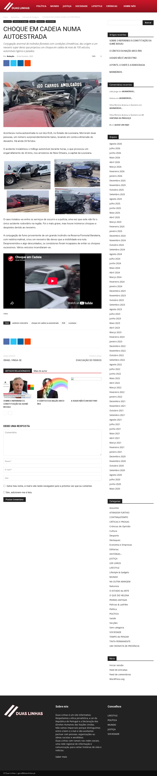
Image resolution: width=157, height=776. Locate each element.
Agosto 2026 (115, 143)
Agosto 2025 (115, 198)
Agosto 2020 (115, 474)
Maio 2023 (114, 323)
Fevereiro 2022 (116, 392)
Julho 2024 (114, 258)
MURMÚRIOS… (116, 72)
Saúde (32, 21)
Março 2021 (115, 442)
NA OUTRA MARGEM (119, 581)
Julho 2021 (114, 424)
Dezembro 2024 (117, 235)
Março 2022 (115, 387)
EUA (63, 323)
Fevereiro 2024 (116, 281)
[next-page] (10, 413)
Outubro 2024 (116, 244)
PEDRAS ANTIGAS (118, 599)
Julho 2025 (114, 203)
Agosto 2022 (115, 364)
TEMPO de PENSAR (119, 636)
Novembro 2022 (117, 350)
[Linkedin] (20, 63)
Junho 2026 (115, 152)
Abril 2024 (114, 272)
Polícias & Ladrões (118, 604)
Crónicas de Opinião (119, 526)
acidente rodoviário (20, 323)
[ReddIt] (28, 63)
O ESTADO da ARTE (119, 590)
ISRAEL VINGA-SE (12, 360)
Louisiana (72, 323)
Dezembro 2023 (117, 290)
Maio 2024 (114, 267)
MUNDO (54, 6)
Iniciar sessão (116, 665)
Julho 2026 (114, 148)
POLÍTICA (41, 6)
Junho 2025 (115, 208)
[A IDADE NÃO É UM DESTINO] (86, 387)
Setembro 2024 (117, 249)
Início (5, 17)
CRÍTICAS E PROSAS (119, 521)
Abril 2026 (114, 162)
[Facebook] (6, 63)
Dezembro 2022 (117, 346)
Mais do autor (40, 371)
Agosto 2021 (115, 419)
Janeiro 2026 (115, 175)
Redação (10, 56)
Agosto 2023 (115, 309)
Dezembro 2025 (117, 180)
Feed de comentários (120, 674)
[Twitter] (13, 63)
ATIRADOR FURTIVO (119, 512)
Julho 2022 (114, 369)
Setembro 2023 (117, 304)
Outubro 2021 (116, 410)
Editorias (40, 21)
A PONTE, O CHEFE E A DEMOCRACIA (127, 65)
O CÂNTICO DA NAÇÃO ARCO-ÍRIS (125, 51)
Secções (113, 622)
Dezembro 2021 (117, 401)
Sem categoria (116, 627)
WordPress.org (116, 679)
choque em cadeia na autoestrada (45, 323)
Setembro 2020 (117, 470)
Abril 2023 (114, 327)
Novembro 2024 (117, 240)
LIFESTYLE (97, 6)
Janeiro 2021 (115, 451)
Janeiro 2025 (115, 231)
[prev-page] (5, 413)
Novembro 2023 (117, 295)
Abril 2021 (114, 438)
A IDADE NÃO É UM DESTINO (84, 401)
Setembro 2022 (117, 359)
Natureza (114, 586)
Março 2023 (115, 332)
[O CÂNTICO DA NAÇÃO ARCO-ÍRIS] (52, 387)
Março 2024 (115, 277)
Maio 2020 (114, 488)
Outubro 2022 (116, 355)
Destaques (114, 540)
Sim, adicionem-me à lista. (18, 492)
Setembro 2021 (117, 415)
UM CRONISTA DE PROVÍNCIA (124, 645)
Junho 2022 (115, 373)
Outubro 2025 (116, 189)
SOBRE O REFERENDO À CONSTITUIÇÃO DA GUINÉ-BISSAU (16, 404)
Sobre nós (130, 6)
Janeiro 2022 (115, 396)
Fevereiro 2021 (116, 447)
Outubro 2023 (116, 300)
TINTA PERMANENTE (119, 641)
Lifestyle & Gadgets (30, 17)
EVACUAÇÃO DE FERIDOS (88, 360)
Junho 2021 (115, 428)
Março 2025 (115, 221)
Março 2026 (115, 166)
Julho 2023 (114, 313)
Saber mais (61, 756)
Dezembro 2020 (117, 456)
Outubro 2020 (116, 465)
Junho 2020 (115, 484)
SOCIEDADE (81, 6)
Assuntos (15, 17)
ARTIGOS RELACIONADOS (17, 371)
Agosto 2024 (115, 254)
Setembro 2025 (117, 194)
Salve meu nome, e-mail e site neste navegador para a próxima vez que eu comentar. (49, 486)
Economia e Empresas (120, 544)
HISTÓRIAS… (115, 553)
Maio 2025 (114, 212)
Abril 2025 (114, 217)
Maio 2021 (114, 433)
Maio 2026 (114, 157)
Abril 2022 (114, 382)
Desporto (114, 535)
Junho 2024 (115, 263)
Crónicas (111, 6)
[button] (150, 6)
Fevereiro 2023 (116, 336)
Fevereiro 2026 (116, 171)
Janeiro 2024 (115, 286)
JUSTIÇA (67, 6)
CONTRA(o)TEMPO (118, 517)
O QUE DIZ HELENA (119, 595)
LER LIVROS (115, 563)
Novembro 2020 (117, 461)
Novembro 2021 (117, 405)
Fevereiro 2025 (116, 226)
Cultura (113, 530)
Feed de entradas (118, 669)
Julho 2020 (114, 479)
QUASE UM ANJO (121, 124)
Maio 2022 (114, 378)
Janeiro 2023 (115, 341)
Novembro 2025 (117, 185)
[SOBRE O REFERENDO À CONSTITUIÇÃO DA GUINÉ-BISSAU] (18, 387)
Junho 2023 (115, 318)
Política (113, 609)
